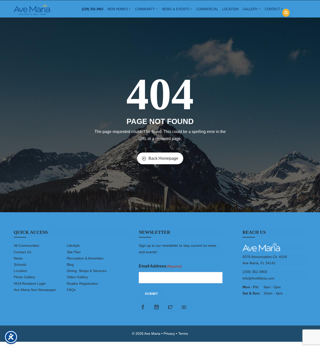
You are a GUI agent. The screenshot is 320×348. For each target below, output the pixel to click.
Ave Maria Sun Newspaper (35, 290)
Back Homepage (163, 158)
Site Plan (74, 252)
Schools (20, 264)
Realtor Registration (82, 284)
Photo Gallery (24, 277)
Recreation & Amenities (85, 258)
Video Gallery (77, 277)
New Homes (118, 9)
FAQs (71, 290)
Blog (70, 264)
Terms (183, 334)
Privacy (169, 334)
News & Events (175, 9)
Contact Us (22, 252)
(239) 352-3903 (92, 9)
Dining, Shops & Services (86, 271)
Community (145, 9)
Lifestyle (73, 246)
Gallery (250, 9)
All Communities (26, 246)
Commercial (207, 9)
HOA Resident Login (30, 284)
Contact (272, 9)
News (18, 258)
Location (230, 9)
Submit (151, 293)
